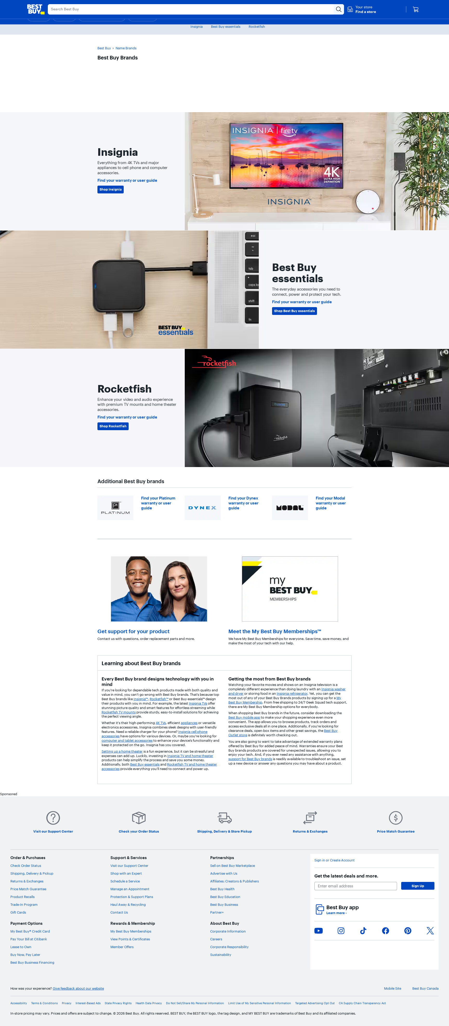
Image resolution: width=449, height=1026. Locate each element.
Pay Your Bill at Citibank (28, 939)
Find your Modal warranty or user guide (331, 503)
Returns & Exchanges (26, 881)
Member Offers (122, 947)
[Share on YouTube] (318, 931)
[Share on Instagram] (341, 931)
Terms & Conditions (44, 1003)
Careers (216, 939)
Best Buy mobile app (244, 717)
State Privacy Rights (118, 1003)
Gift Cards (18, 912)
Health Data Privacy (149, 1003)
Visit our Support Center (129, 865)
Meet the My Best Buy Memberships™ (274, 631)
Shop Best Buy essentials (294, 311)
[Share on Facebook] (385, 931)
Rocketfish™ (159, 699)
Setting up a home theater (122, 751)
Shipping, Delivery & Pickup (31, 873)
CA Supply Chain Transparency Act (362, 1003)
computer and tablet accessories (127, 740)
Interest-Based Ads (88, 1003)
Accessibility (18, 1003)
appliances (189, 723)
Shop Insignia (111, 189)
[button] (361, 9)
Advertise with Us (223, 873)
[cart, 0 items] (416, 9)
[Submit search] (339, 9)
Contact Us (119, 912)
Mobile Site (392, 988)
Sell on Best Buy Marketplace (232, 865)
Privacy (66, 1003)
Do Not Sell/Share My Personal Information (195, 1003)
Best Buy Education (225, 897)
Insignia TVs (198, 703)
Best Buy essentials (225, 26)
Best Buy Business (224, 904)
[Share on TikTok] (363, 931)
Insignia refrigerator (292, 693)
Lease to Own (20, 947)
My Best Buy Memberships (130, 931)
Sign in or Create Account (334, 860)
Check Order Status (25, 865)
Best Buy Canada (425, 988)
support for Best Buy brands (250, 759)
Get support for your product (133, 631)
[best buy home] (36, 9)
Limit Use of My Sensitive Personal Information (259, 1003)
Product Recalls (22, 897)
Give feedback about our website (78, 988)
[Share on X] (430, 931)
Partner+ (217, 912)
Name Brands (126, 48)
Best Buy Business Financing (32, 962)
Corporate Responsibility (229, 947)
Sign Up (418, 886)
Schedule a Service (125, 881)
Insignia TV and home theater (190, 756)
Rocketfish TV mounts (119, 712)
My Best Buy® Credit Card (30, 931)
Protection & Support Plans (131, 897)
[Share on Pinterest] (408, 931)
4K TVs (161, 723)
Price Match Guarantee (28, 889)
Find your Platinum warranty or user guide (158, 503)
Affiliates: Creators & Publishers (234, 881)
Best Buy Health (222, 889)
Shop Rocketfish (113, 426)
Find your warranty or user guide (127, 180)
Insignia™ (141, 699)
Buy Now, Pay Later (25, 955)
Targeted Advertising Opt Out (315, 1003)
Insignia (196, 26)
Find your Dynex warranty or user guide (243, 503)
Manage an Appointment (129, 889)
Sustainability (220, 955)
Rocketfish (257, 26)
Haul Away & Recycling (128, 904)
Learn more (336, 913)
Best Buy (104, 48)
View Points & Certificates (130, 939)
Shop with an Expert (126, 873)
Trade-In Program (24, 904)
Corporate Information (228, 931)
